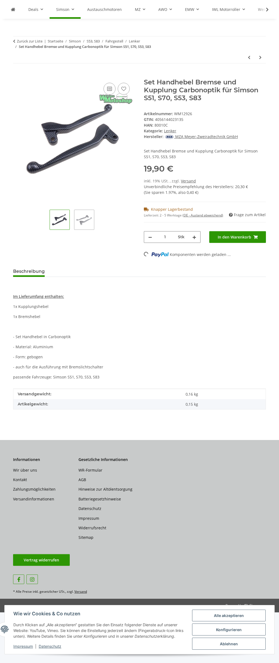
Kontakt (20, 479)
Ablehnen (229, 643)
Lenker (170, 130)
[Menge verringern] (150, 237)
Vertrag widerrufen (41, 560)
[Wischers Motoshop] (13, 9)
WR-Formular (90, 470)
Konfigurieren (229, 629)
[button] (263, 9)
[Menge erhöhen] (194, 237)
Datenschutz (50, 646)
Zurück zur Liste (30, 41)
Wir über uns (25, 470)
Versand (188, 181)
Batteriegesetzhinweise (99, 499)
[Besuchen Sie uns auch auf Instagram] (32, 579)
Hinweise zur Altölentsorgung (105, 489)
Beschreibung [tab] (29, 271)
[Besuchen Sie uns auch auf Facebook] (18, 579)
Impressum (23, 646)
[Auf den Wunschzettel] (124, 89)
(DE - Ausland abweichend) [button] (203, 215)
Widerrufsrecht (92, 527)
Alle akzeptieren (229, 615)
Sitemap (85, 537)
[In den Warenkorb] (17, 75)
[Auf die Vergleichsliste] (110, 89)
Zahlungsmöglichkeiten (34, 489)
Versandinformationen (33, 499)
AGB (82, 479)
